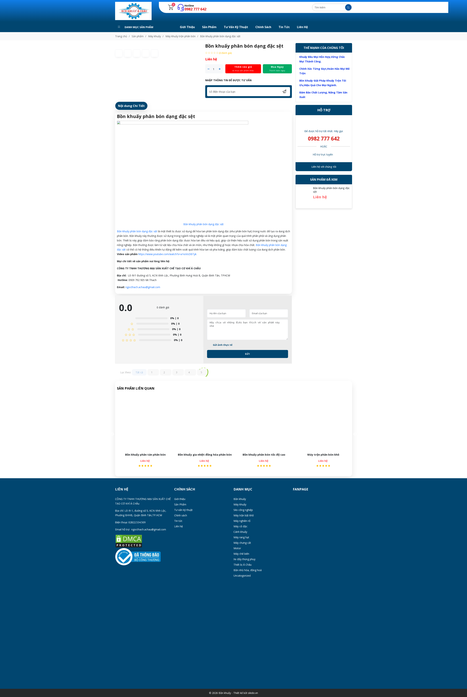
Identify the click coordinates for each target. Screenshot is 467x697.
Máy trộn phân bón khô (323, 454)
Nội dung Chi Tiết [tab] (131, 106)
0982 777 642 (324, 138)
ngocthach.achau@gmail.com (143, 287)
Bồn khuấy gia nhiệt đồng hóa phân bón (204, 454)
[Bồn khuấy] (133, 10)
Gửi (247, 353)
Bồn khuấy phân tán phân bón (144, 454)
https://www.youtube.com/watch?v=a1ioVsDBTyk (167, 254)
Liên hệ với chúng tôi (323, 166)
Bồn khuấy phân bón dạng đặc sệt (203, 224)
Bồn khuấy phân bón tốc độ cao (263, 454)
